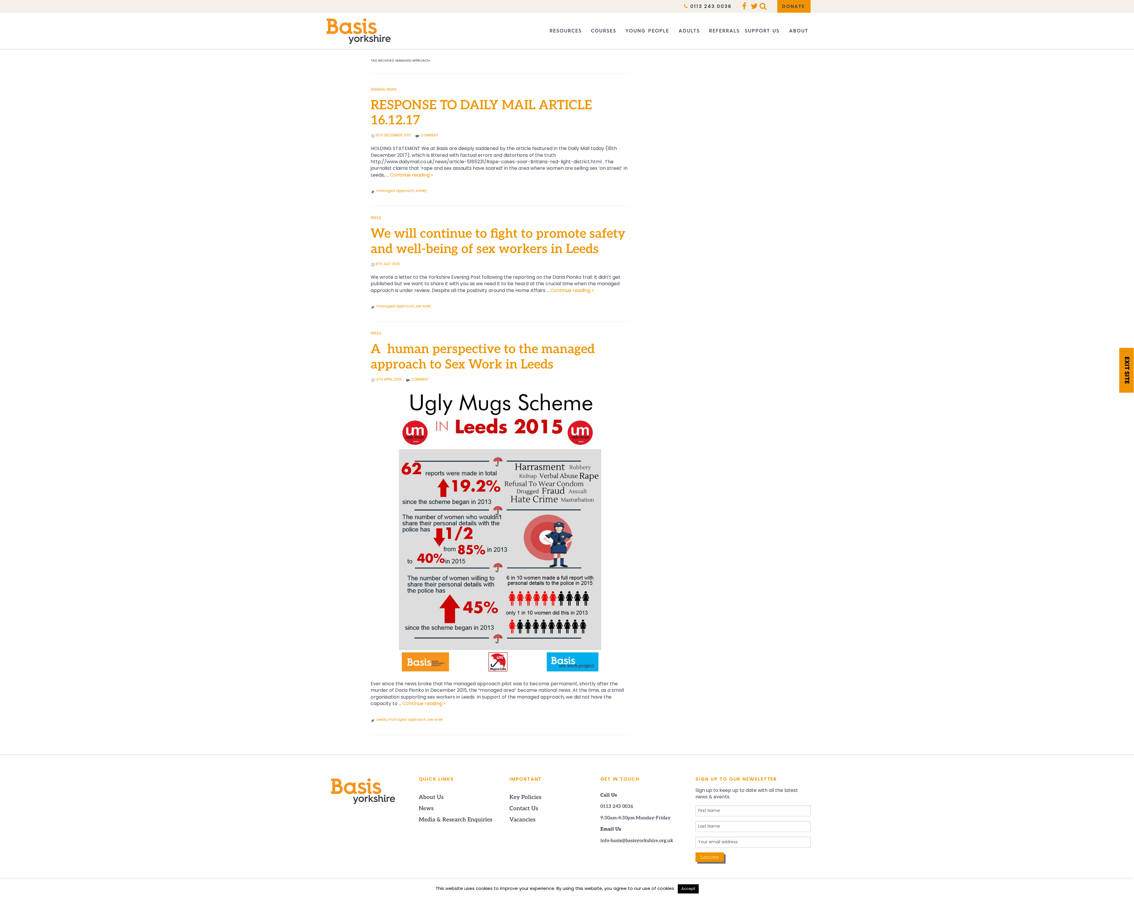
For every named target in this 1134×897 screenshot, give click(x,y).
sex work (423, 306)
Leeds (381, 720)
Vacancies (522, 820)
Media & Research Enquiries (455, 820)
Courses (603, 31)
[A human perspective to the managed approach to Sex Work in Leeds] (500, 532)
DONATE (793, 6)
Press (376, 218)
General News (384, 90)
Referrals (724, 31)
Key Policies (525, 797)
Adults (689, 31)
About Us (431, 797)
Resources (566, 31)
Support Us (762, 31)
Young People (647, 31)
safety (421, 191)
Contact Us (523, 809)
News (426, 809)
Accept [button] (688, 889)
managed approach (395, 191)
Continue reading (411, 175)
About (798, 31)
